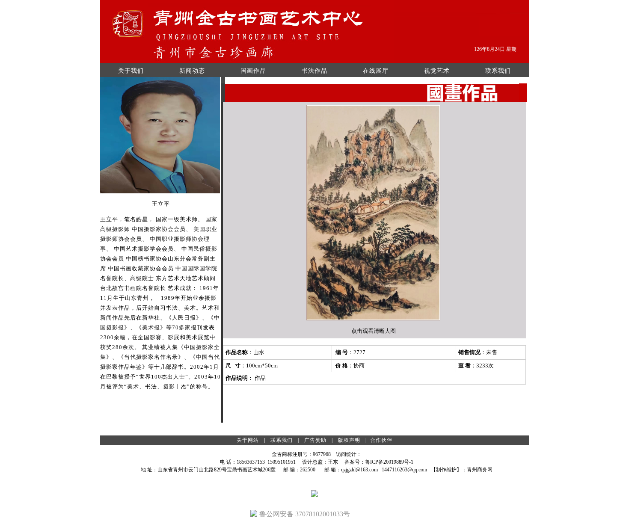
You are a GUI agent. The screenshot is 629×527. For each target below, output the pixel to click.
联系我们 (498, 71)
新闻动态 (192, 71)
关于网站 (248, 440)
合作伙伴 (381, 440)
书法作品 (314, 71)
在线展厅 (376, 71)
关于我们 (131, 71)
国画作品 (253, 71)
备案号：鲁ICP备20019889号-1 (378, 462)
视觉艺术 (437, 71)
